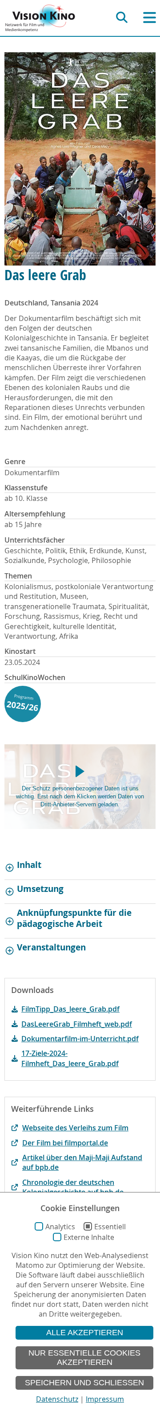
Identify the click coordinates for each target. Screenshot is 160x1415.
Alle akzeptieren (84, 1332)
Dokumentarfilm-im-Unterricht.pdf (80, 1039)
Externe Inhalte (89, 1237)
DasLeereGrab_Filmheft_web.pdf (76, 1024)
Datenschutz (57, 1399)
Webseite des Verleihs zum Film (75, 1128)
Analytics (60, 1226)
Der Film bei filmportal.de (65, 1143)
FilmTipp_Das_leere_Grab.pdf (70, 1009)
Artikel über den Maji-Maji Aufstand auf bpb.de (82, 1162)
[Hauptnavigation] (149, 17)
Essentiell (110, 1226)
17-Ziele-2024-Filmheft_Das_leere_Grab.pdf (70, 1058)
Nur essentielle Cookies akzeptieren (84, 1358)
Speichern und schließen (84, 1382)
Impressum (105, 1399)
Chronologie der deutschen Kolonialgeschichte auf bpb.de (73, 1187)
